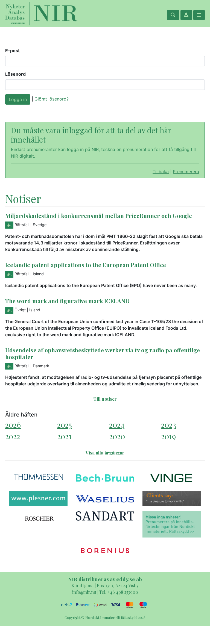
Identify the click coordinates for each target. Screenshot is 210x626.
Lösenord (15, 74)
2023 (168, 425)
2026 (13, 425)
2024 (116, 425)
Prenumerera (186, 171)
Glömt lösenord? (51, 99)
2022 (12, 436)
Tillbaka (161, 171)
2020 (117, 436)
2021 (64, 436)
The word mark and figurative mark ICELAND (67, 301)
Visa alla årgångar (105, 453)
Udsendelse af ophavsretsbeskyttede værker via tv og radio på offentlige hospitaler (102, 353)
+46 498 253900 (122, 592)
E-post (12, 50)
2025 (64, 425)
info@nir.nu (84, 592)
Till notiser (105, 399)
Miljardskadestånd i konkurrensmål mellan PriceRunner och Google (98, 215)
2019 (168, 436)
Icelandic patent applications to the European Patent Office (85, 264)
